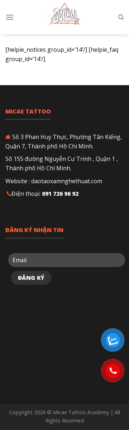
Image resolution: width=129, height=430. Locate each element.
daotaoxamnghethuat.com (66, 181)
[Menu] (9, 17)
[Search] (121, 17)
